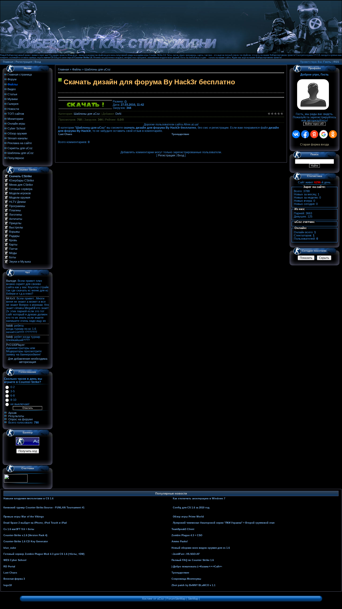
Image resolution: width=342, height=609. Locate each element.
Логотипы (15, 214)
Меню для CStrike (21, 184)
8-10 (13, 399)
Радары (14, 236)
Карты (13, 244)
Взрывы (14, 231)
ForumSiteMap (175, 598)
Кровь (13, 240)
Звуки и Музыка (20, 261)
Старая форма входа (314, 144)
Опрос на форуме (20, 419)
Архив (12, 412)
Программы (17, 206)
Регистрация (23, 61)
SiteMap (193, 598)
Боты (12, 257)
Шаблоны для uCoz (97, 69)
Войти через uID (314, 123)
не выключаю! (19, 404)
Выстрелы (16, 227)
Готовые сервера (20, 189)
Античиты (15, 218)
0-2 (12, 387)
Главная (8, 61)
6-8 (12, 395)
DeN (118, 113)
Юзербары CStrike (21, 180)
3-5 (12, 391)
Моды (13, 253)
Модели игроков (20, 193)
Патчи (13, 248)
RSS (336, 61)
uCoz (160, 598)
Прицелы (15, 223)
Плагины (15, 210)
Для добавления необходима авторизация (27, 360)
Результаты (16, 416)
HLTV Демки (17, 201)
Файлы (76, 69)
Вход (37, 61)
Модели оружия (19, 197)
